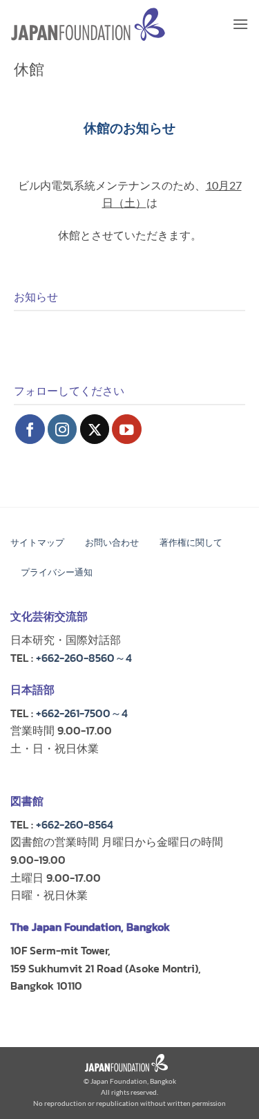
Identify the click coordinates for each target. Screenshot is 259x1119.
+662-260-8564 (74, 824)
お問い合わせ (112, 542)
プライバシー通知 (57, 572)
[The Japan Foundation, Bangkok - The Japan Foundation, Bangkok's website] (88, 24)
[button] (240, 24)
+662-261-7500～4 (82, 713)
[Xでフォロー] (95, 429)
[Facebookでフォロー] (30, 429)
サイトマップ (37, 542)
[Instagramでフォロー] (62, 429)
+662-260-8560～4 (84, 657)
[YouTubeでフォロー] (127, 429)
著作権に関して (191, 542)
